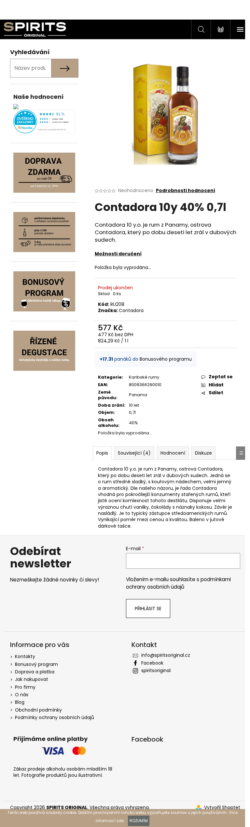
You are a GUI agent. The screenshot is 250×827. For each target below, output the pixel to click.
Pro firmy (25, 687)
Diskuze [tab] (203, 453)
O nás (21, 694)
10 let (134, 405)
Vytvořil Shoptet (222, 807)
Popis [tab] (102, 453)
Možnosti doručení (118, 253)
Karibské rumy (144, 377)
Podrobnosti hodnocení (185, 191)
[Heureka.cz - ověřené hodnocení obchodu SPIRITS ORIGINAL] (44, 121)
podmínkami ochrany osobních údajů (178, 583)
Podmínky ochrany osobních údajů (54, 717)
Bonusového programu (166, 359)
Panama (138, 395)
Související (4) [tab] (134, 453)
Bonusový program (36, 664)
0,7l (132, 412)
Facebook (152, 663)
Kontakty (25, 656)
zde (120, 820)
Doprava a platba (34, 672)
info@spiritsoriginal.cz (165, 655)
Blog (19, 702)
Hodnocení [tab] (172, 453)
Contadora (131, 310)
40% (133, 423)
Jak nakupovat (31, 679)
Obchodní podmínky (38, 710)
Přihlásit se (148, 608)
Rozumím (139, 820)
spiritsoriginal (156, 670)
